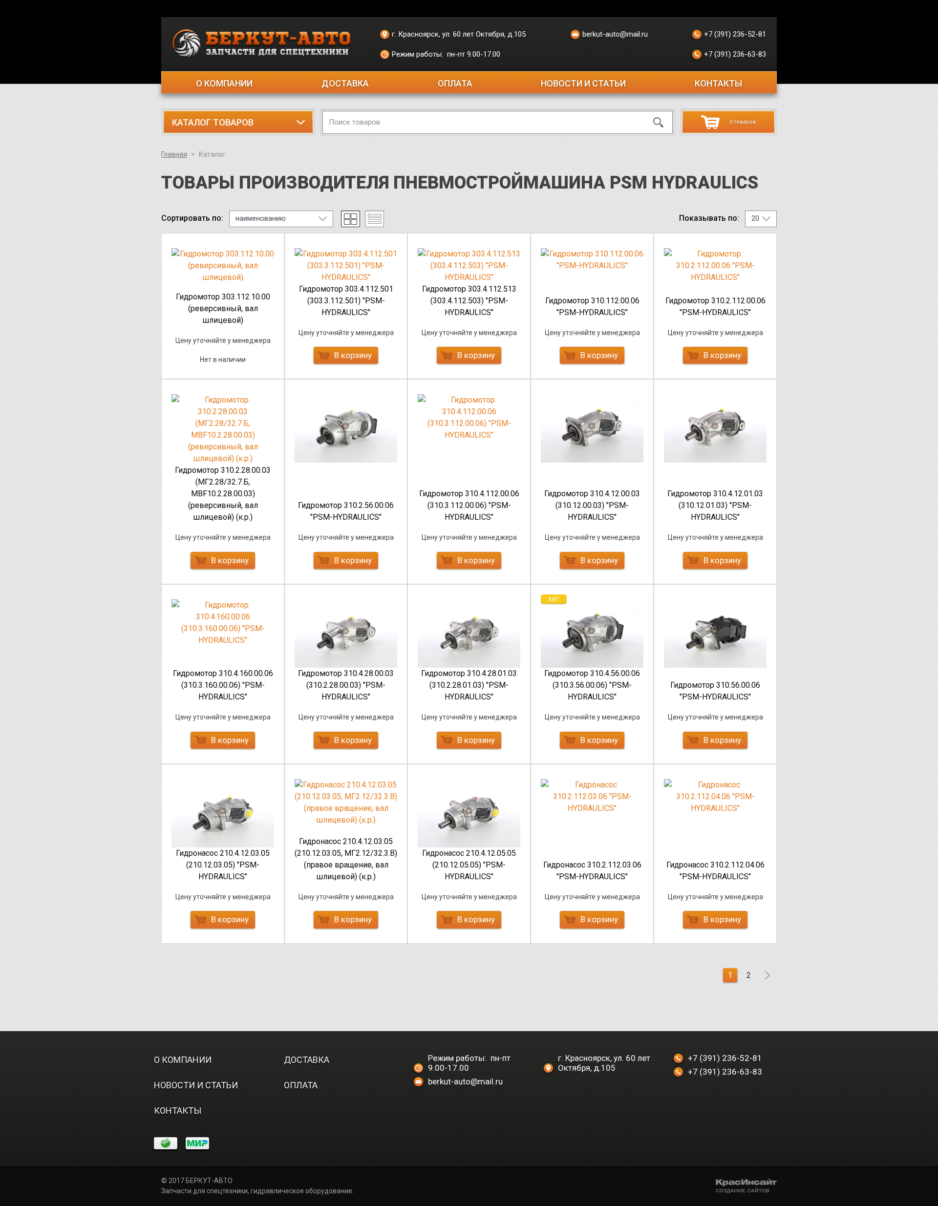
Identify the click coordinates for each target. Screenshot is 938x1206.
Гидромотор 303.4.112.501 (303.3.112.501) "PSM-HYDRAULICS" (346, 300)
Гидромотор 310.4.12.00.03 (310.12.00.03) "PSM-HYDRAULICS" (592, 505)
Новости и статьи (583, 83)
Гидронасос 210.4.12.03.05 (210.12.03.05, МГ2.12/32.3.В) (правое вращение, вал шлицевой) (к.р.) (346, 859)
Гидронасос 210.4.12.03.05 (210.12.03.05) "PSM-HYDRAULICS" (223, 864)
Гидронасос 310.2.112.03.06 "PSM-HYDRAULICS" (592, 870)
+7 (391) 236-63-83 (735, 54)
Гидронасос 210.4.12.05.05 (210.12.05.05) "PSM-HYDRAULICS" (469, 864)
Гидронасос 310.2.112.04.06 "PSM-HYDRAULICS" (715, 870)
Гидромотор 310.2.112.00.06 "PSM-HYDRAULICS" (715, 306)
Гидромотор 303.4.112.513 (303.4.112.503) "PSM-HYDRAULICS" (469, 300)
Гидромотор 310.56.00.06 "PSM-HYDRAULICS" (715, 690)
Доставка (345, 83)
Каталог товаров (213, 122)
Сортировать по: (192, 218)
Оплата (455, 83)
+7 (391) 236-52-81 (735, 34)
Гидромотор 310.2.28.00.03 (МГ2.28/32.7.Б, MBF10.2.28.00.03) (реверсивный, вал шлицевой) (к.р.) (223, 493)
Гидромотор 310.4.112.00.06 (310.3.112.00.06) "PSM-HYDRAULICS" (469, 505)
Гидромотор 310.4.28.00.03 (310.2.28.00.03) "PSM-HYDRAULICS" (346, 685)
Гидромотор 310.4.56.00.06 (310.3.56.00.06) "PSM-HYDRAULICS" (592, 685)
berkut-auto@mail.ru (615, 34)
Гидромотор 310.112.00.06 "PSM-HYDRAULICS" (592, 306)
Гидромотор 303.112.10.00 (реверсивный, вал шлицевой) (223, 308)
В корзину (353, 355)
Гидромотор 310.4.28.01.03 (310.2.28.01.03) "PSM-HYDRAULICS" (469, 685)
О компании (224, 83)
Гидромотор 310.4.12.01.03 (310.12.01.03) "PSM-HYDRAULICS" (715, 505)
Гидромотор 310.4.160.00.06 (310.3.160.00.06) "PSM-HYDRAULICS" (223, 685)
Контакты (718, 83)
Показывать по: (709, 218)
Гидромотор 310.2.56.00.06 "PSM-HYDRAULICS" (346, 511)
